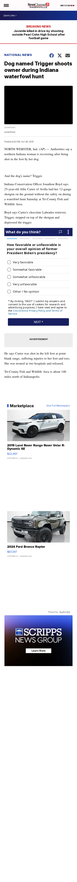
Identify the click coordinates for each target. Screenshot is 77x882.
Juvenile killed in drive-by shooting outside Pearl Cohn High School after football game (38, 34)
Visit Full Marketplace (58, 406)
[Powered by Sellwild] (64, 612)
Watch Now (66, 5)
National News (18, 55)
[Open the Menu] (6, 5)
